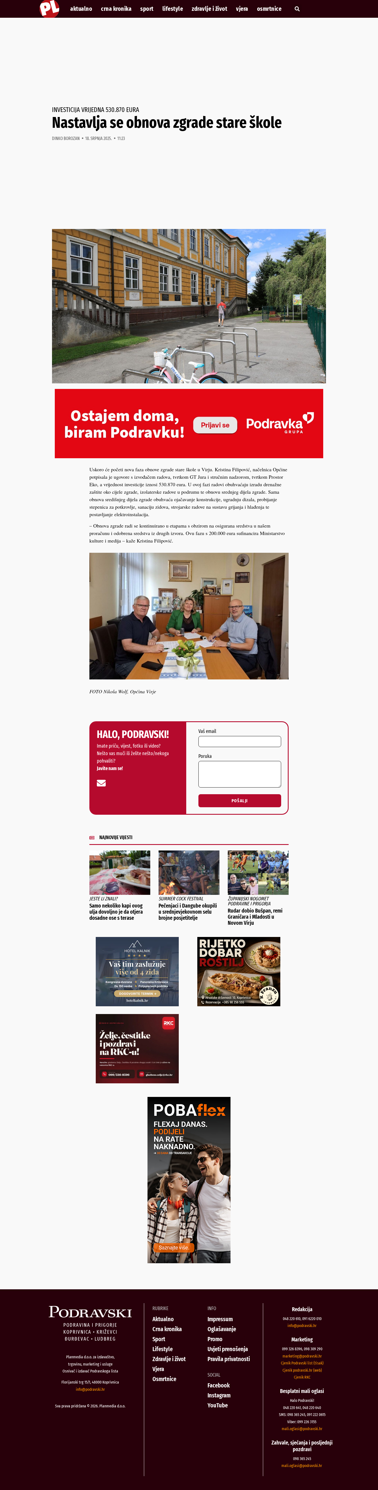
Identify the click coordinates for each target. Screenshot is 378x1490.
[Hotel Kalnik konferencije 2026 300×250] (137, 1004)
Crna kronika (116, 9)
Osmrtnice (269, 9)
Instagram (219, 1395)
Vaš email (207, 731)
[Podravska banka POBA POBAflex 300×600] (189, 1261)
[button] (297, 9)
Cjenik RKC (302, 1377)
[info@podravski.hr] (101, 783)
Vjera (242, 9)
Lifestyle (172, 9)
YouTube (218, 1405)
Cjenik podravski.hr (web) (302, 1370)
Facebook (219, 1385)
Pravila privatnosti (229, 1359)
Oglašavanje (222, 1329)
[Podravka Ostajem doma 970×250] (189, 456)
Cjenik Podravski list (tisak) (302, 1363)
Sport (147, 9)
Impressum (220, 1319)
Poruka (205, 756)
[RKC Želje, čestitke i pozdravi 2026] (137, 1081)
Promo (215, 1339)
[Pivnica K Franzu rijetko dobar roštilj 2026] (238, 1004)
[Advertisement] (189, 62)
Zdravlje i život (209, 9)
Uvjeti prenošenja (228, 1349)
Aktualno (81, 9)
